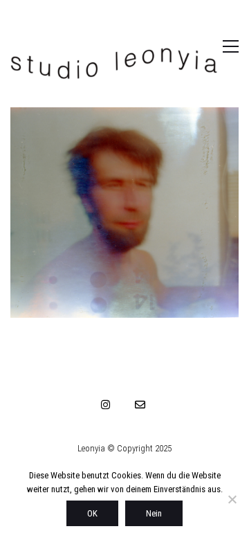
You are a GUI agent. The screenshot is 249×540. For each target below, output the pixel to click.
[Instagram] (106, 404)
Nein (154, 513)
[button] (216, 46)
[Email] (140, 404)
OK (92, 513)
